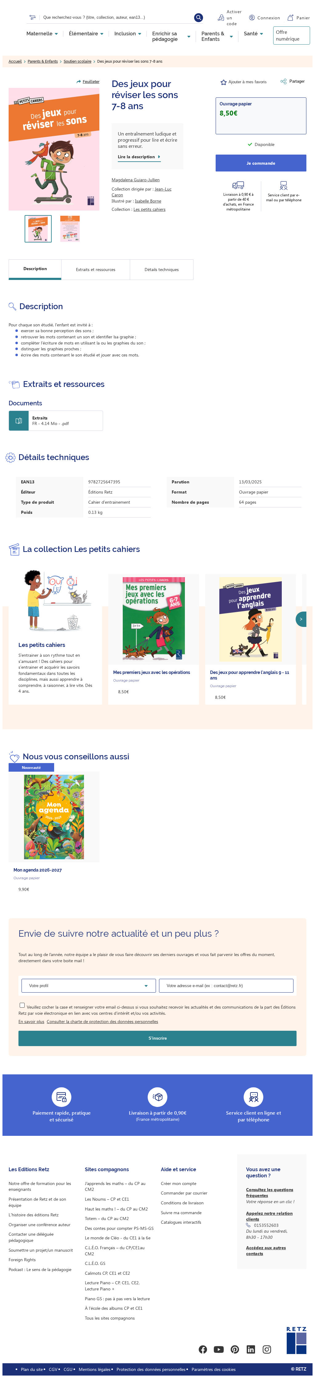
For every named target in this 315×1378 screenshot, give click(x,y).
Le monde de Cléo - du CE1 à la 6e (117, 1238)
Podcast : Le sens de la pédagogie (40, 1269)
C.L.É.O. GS (95, 1263)
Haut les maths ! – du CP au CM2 (116, 1209)
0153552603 (266, 1225)
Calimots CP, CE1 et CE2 (107, 1273)
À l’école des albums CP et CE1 (114, 1308)
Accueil (15, 61)
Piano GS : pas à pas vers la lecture (117, 1298)
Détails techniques (162, 269)
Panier (303, 18)
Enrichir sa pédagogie (165, 36)
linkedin (250, 1349)
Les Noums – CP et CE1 (107, 1199)
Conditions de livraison (182, 1203)
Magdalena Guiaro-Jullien (136, 180)
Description (35, 268)
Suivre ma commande (181, 1212)
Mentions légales (94, 1369)
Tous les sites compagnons (110, 1318)
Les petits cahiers (149, 209)
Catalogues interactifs (181, 1222)
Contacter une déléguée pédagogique (31, 1237)
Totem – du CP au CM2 (107, 1218)
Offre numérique (287, 35)
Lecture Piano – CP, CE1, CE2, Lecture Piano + (112, 1286)
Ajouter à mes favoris (248, 82)
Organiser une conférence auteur (39, 1224)
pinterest (234, 1349)
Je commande (261, 163)
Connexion (268, 18)
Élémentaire (83, 34)
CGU (68, 1369)
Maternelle (39, 34)
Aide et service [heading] (178, 1169)
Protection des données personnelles (151, 1369)
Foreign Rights (22, 1259)
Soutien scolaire (77, 61)
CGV (53, 1369)
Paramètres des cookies (214, 1369)
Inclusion (125, 34)
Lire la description (136, 156)
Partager (297, 81)
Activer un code (234, 17)
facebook (202, 1349)
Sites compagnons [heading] (107, 1169)
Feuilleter (91, 82)
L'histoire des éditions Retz (33, 1215)
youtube (218, 1349)
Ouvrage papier (236, 103)
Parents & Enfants (212, 36)
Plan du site (32, 1369)
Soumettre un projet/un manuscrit (41, 1250)
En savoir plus (31, 1021)
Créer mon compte (178, 1183)
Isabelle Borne (148, 201)
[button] (54, 149)
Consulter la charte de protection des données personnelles (102, 1021)
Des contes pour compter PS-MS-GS (119, 1228)
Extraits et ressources (95, 269)
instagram (266, 1349)
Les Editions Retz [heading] (29, 1169)
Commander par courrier (184, 1193)
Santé (251, 34)
